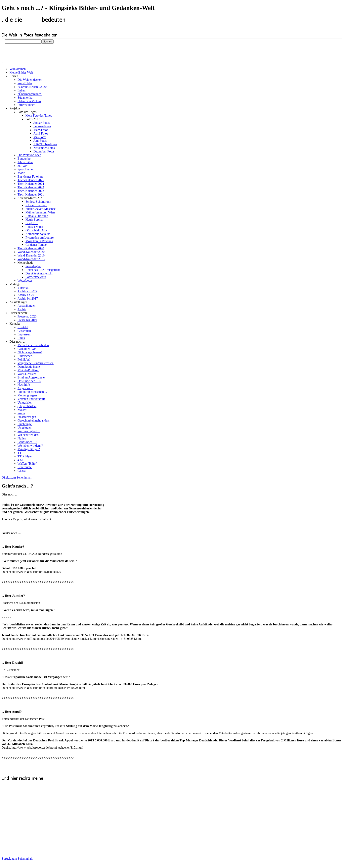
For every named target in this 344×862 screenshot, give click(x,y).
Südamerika (25, 97)
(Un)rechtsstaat (27, 406)
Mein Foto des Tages (38, 115)
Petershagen (33, 266)
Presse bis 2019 (27, 320)
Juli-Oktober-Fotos (45, 144)
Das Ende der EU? (29, 381)
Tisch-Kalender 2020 (31, 248)
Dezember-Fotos (43, 151)
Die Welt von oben (29, 155)
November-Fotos (44, 147)
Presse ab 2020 (27, 316)
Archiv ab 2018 (27, 295)
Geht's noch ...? (27, 442)
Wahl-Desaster (27, 373)
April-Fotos (40, 133)
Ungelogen (24, 427)
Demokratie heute (29, 366)
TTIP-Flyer (25, 456)
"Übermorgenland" (30, 94)
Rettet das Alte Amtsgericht (42, 269)
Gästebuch (24, 330)
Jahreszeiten (25, 162)
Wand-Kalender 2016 (31, 255)
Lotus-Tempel (34, 226)
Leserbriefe (25, 467)
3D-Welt (23, 165)
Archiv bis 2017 (28, 298)
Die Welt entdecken (30, 79)
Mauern (22, 409)
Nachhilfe (24, 384)
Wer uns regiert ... (29, 431)
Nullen (22, 438)
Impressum (24, 334)
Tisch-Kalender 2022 (31, 191)
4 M (20, 460)
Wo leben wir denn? (30, 445)
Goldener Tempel (36, 244)
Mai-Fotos (39, 137)
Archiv (22, 309)
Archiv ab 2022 (27, 291)
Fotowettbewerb (35, 277)
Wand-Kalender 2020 (31, 252)
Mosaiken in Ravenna (39, 241)
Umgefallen (25, 402)
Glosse (22, 470)
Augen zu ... (25, 388)
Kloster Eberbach (36, 205)
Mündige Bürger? (29, 449)
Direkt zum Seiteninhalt (16, 477)
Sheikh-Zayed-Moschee (40, 208)
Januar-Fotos (41, 122)
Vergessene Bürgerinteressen (36, 363)
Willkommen (18, 69)
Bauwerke (24, 158)
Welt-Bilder (25, 83)
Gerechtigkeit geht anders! (34, 420)
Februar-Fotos (42, 126)
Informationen (26, 104)
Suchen (47, 41)
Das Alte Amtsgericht (38, 273)
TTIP (21, 452)
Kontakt (23, 327)
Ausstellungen (26, 305)
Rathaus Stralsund (36, 216)
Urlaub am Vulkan (29, 101)
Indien (21, 90)
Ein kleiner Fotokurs (30, 176)
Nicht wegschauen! (30, 352)
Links (21, 338)
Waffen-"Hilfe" (27, 463)
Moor (21, 173)
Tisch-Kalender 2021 (31, 194)
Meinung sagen (27, 395)
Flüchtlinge (25, 424)
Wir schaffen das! (28, 434)
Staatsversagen (27, 417)
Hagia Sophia (34, 219)
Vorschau (23, 287)
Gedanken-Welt (27, 348)
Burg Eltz (31, 223)
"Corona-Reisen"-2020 (32, 86)
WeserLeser (25, 280)
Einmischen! (25, 356)
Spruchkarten (26, 169)
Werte (21, 413)
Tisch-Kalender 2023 (31, 187)
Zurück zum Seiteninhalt (17, 858)
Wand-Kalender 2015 (31, 259)
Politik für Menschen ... (32, 391)
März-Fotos (40, 130)
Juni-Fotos (40, 140)
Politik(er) (24, 359)
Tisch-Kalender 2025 (31, 180)
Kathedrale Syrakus (37, 234)
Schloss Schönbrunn (38, 201)
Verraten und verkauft (31, 399)
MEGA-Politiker (28, 370)
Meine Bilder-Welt (21, 72)
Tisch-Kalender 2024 (31, 183)
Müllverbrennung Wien (40, 212)
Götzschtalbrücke (36, 230)
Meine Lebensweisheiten (33, 345)
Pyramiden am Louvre (39, 237)
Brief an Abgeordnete (31, 377)
